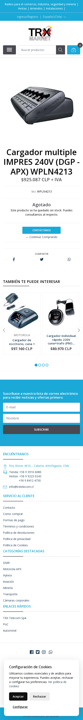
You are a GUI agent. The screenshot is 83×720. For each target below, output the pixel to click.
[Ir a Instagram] (44, 652)
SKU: (33, 191)
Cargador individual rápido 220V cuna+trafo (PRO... (61, 339)
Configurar (20, 707)
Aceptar (18, 696)
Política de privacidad (16, 539)
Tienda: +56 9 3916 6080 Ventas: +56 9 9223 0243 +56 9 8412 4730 (25, 476)
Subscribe (41, 429)
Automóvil (9, 630)
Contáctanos (41, 230)
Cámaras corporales (16, 600)
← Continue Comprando (41, 237)
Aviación (8, 581)
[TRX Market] (40, 33)
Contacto (9, 507)
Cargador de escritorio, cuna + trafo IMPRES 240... (22, 343)
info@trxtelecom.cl (21, 487)
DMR (6, 563)
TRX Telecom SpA (14, 618)
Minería (8, 588)
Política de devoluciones (18, 533)
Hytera (7, 575)
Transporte (10, 594)
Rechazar (39, 696)
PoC (5, 624)
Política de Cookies (15, 545)
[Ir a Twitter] (37, 652)
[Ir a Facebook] (31, 652)
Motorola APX (12, 569)
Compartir (41, 254)
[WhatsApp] (50, 652)
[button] (54, 17)
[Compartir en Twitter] (41, 260)
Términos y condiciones (18, 526)
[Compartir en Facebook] (14, 260)
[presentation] (4, 330)
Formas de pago (14, 520)
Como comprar (13, 514)
